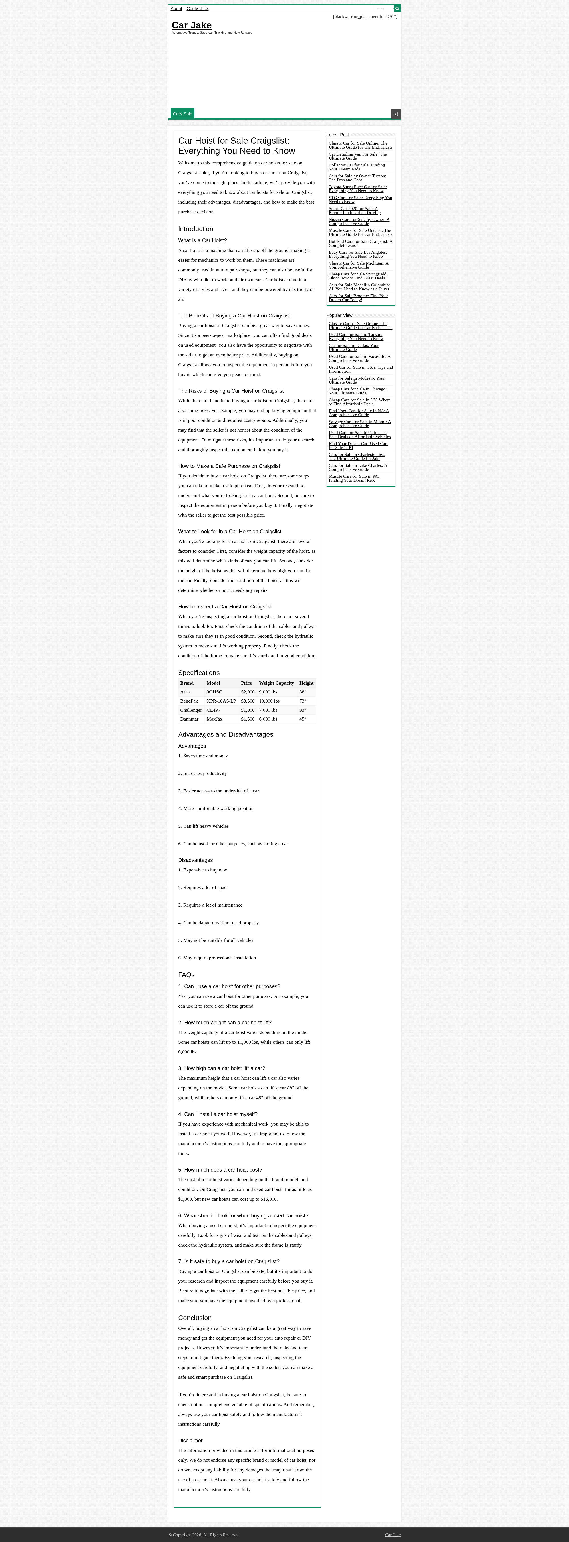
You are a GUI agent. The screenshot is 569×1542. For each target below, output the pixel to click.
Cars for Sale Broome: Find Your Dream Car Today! (358, 297)
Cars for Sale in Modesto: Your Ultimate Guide (357, 380)
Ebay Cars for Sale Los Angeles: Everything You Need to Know (358, 254)
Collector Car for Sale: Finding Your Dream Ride (357, 166)
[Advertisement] (284, 71)
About (176, 8)
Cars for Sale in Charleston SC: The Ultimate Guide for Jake (357, 456)
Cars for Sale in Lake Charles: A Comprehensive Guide (358, 467)
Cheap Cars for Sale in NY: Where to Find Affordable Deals (360, 401)
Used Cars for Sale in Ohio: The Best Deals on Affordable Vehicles (360, 434)
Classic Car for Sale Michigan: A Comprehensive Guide (359, 265)
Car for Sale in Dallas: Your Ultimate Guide (354, 347)
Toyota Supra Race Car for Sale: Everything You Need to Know (358, 188)
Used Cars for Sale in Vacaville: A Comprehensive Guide (360, 358)
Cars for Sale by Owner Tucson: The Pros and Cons (357, 177)
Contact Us (198, 8)
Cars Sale (182, 113)
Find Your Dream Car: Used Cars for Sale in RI (358, 445)
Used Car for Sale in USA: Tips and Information (361, 369)
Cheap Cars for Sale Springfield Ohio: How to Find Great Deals (357, 275)
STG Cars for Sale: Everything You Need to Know (360, 199)
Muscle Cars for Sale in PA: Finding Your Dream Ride (354, 478)
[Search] (397, 8)
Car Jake (192, 25)
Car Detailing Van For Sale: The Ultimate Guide (358, 156)
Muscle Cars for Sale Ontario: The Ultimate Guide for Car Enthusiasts (361, 232)
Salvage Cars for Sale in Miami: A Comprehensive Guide (360, 423)
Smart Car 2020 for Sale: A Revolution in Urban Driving (355, 210)
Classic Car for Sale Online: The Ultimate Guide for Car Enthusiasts (361, 145)
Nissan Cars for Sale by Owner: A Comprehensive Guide (359, 221)
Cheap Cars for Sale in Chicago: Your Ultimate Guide (358, 390)
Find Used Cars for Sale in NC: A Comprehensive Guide (359, 412)
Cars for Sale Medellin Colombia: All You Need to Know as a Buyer (359, 286)
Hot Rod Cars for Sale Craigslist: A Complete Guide (361, 243)
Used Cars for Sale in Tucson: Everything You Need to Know (356, 336)
